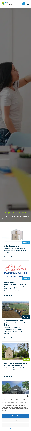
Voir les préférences (15, 425)
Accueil (5, 216)
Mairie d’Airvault (16, 216)
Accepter (15, 415)
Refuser (15, 420)
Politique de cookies (14, 428)
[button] (28, 396)
